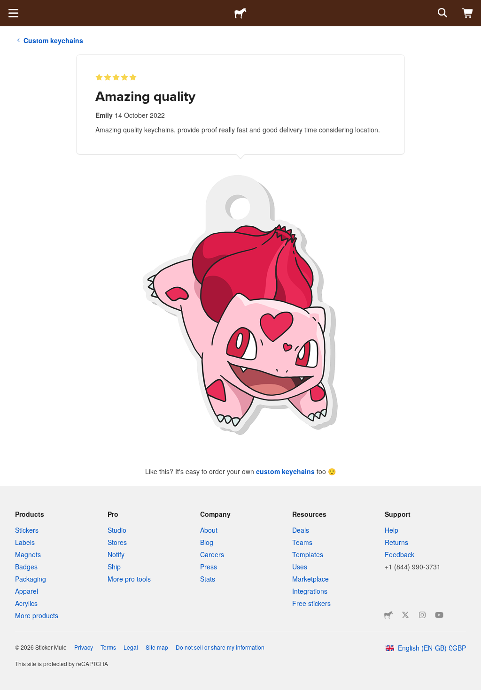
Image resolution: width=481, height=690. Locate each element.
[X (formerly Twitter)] (405, 615)
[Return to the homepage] (240, 13)
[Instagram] (422, 615)
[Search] (441, 13)
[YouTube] (439, 615)
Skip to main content (7, 7)
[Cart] (468, 13)
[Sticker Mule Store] (388, 615)
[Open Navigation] (13, 13)
